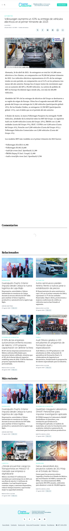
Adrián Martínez (7, 306)
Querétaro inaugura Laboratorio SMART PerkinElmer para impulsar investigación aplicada (51, 412)
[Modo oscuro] (2, 5)
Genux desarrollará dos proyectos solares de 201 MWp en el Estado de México (50, 468)
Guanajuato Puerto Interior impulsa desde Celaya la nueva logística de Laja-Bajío (17, 286)
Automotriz (8, 16)
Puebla (38, 337)
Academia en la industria (10, 337)
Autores (43, 525)
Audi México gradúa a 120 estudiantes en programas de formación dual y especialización (50, 344)
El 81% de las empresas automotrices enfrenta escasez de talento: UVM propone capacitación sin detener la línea (17, 344)
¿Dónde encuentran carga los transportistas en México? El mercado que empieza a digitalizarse (16, 470)
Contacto (14, 525)
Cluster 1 (7, 25)
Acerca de (21, 525)
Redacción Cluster (42, 308)
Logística (5, 463)
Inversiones (40, 463)
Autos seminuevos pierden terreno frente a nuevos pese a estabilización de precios (50, 286)
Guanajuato (6, 280)
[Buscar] (4, 5)
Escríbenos (50, 525)
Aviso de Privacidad (32, 525)
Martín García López (43, 434)
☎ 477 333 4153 (61, 525)
